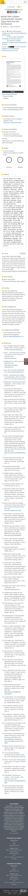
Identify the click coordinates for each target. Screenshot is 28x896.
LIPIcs (14, 841)
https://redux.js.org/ (19, 379)
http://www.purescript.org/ (18, 756)
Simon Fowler (14, 26)
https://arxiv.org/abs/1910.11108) (12, 122)
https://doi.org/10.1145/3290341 (12, 535)
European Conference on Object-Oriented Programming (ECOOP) (14, 42)
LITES (14, 855)
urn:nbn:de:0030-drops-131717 (15, 109)
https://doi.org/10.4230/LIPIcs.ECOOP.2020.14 (14, 271)
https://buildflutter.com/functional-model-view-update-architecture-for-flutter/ (14, 741)
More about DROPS (14, 833)
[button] (19, 12)
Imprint (9, 893)
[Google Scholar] (14, 385)
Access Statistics (9, 151)
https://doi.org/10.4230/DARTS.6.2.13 (13, 336)
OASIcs (14, 843)
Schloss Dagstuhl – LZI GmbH (18, 890)
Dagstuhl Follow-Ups (14, 845)
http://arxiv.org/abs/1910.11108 (12, 510)
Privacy (14, 893)
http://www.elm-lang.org (15, 349)
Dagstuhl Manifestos (14, 853)
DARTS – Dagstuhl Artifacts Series (14, 849)
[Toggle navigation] (25, 2)
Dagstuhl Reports (14, 851)
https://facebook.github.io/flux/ (15, 372)
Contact (19, 893)
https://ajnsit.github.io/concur (12, 589)
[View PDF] (14, 73)
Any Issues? (25, 891)
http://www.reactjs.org (10, 358)
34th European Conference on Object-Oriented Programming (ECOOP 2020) (14, 33)
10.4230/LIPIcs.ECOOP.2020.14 (14, 107)
